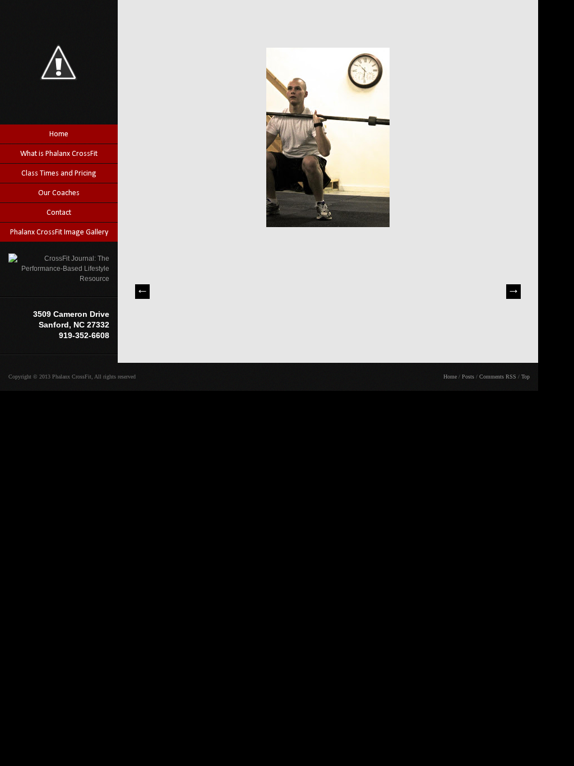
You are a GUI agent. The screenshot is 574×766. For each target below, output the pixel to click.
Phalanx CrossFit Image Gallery (59, 232)
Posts (468, 376)
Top (525, 376)
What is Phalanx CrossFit (59, 154)
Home (58, 134)
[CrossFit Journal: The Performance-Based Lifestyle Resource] (58, 279)
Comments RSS (497, 376)
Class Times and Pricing (58, 173)
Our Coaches (59, 193)
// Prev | (142, 291)
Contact (59, 213)
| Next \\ (513, 291)
